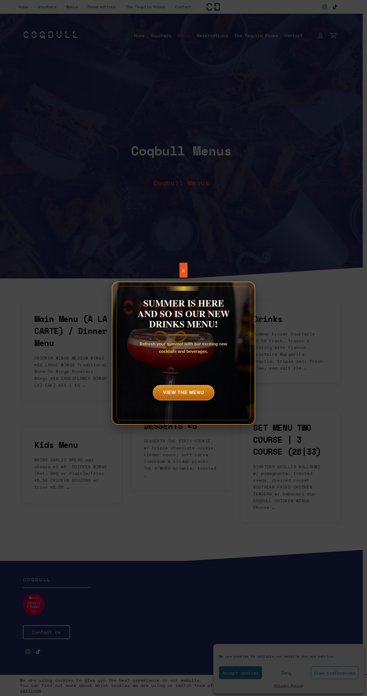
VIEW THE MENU (183, 392)
